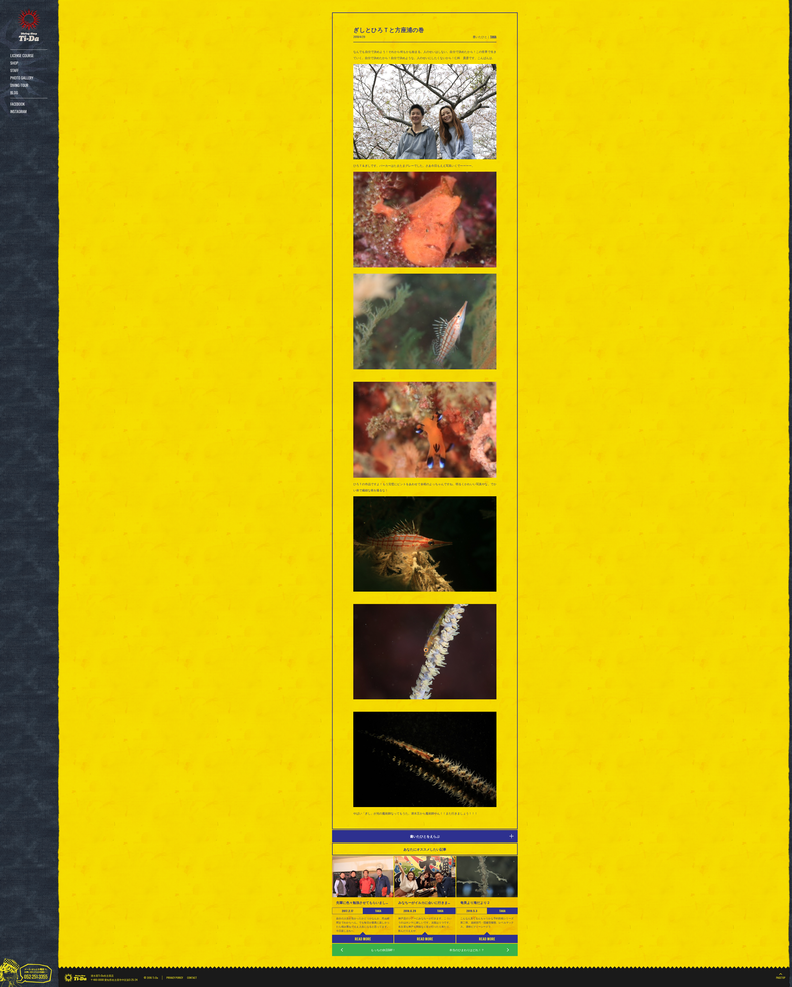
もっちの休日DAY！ (383, 950)
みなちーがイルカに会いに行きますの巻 (424, 902)
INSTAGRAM (18, 111)
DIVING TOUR (19, 85)
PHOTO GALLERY (21, 78)
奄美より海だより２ (475, 902)
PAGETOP (780, 977)
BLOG (14, 93)
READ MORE (363, 938)
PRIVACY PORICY (174, 977)
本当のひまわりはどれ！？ (466, 950)
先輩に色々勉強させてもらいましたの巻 (362, 902)
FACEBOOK (17, 104)
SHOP (14, 63)
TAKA (493, 36)
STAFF (14, 70)
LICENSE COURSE (22, 55)
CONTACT (192, 977)
